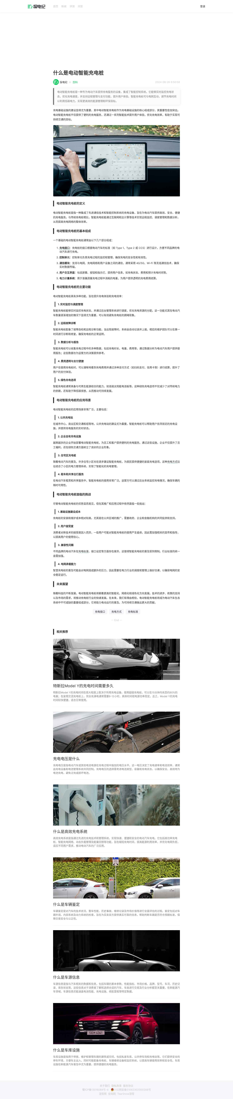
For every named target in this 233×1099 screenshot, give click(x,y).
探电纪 (63, 82)
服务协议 (128, 1085)
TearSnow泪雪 (125, 1093)
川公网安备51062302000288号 (132, 1089)
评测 (72, 6)
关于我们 (105, 1085)
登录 (202, 6)
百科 (75, 82)
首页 (55, 6)
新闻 (63, 6)
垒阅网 (112, 1093)
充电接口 (64, 247)
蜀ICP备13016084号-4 (95, 1089)
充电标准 (83, 551)
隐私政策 (116, 1085)
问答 (80, 6)
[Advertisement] (116, 40)
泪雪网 (103, 1093)
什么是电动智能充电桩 (78, 73)
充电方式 (172, 461)
